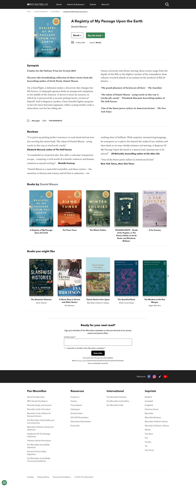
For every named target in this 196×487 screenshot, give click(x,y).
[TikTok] (160, 376)
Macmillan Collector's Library (157, 425)
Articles (93, 4)
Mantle (148, 430)
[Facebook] (149, 376)
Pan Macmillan (36, 391)
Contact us (75, 397)
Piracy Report (76, 405)
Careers (74, 401)
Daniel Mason (55, 11)
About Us (105, 4)
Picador (148, 442)
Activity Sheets (76, 413)
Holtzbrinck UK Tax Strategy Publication (38, 435)
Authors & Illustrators (75, 4)
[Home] (37, 4)
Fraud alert (75, 425)
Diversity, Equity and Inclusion (39, 405)
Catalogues (75, 409)
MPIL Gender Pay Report (37, 401)
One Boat (149, 434)
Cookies (30, 477)
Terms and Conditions (62, 477)
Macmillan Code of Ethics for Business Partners (39, 414)
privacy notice (82, 360)
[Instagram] (154, 376)
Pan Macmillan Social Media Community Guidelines (38, 459)
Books (59, 4)
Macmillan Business (153, 417)
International (115, 391)
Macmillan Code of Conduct (38, 409)
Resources (77, 391)
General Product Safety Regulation (36, 452)
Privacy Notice (43, 477)
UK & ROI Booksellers (79, 417)
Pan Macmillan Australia (116, 397)
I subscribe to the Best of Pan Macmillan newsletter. (85, 348)
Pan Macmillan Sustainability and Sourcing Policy (40, 421)
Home (29, 11)
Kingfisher (149, 405)
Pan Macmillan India (115, 405)
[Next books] (168, 276)
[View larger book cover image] (47, 37)
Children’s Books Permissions (39, 440)
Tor (146, 446)
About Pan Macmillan (36, 397)
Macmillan (149, 413)
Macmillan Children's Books (156, 421)
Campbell (149, 401)
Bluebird (148, 397)
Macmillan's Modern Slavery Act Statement (40, 428)
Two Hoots (149, 450)
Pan (146, 438)
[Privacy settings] (4, 482)
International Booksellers (81, 421)
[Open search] (167, 4)
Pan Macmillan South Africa (118, 401)
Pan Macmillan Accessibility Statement (38, 446)
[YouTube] (165, 376)
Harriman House (151, 409)
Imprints (150, 391)
